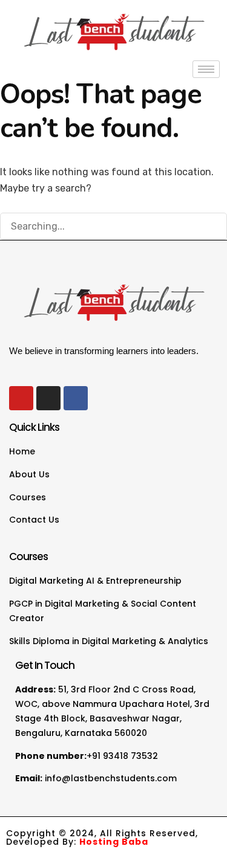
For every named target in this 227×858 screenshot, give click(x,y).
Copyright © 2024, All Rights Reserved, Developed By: (102, 837)
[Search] (212, 227)
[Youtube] (21, 398)
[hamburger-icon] (206, 69)
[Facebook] (76, 398)
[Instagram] (48, 398)
